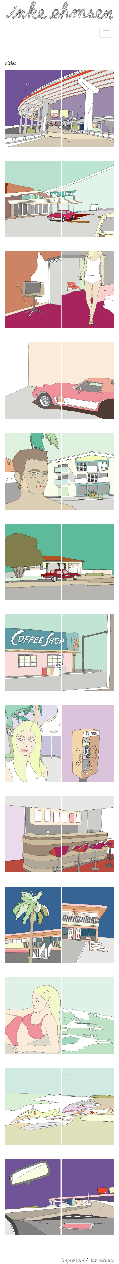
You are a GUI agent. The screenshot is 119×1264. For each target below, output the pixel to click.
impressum (72, 1260)
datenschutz (101, 1260)
